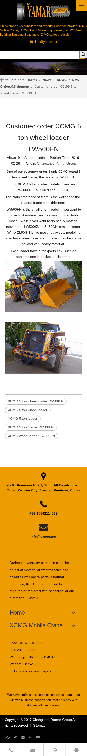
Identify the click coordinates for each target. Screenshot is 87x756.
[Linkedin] (23, 737)
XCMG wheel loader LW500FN (31, 436)
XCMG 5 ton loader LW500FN (31, 427)
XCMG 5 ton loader (22, 418)
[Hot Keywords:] (83, 54)
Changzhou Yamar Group (56, 163)
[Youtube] (38, 737)
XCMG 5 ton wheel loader (27, 410)
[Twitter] (31, 737)
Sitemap (39, 725)
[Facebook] (8, 737)
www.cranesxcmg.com (37, 671)
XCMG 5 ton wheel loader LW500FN (36, 401)
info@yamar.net (43, 536)
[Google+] (16, 737)
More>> (33, 598)
